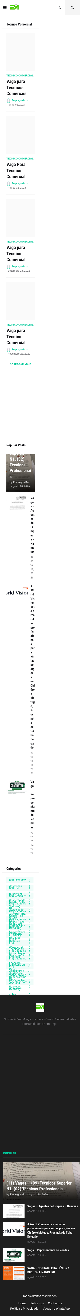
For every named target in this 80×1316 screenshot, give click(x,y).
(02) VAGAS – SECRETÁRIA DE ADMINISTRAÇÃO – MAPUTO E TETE (20, 896)
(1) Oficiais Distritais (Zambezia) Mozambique (20, 935)
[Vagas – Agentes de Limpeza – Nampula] (17, 503)
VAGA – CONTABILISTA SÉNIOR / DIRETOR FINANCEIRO (48, 1270)
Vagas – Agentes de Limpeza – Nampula (33, 525)
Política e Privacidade (24, 1308)
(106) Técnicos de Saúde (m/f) (20, 943)
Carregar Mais (20, 364)
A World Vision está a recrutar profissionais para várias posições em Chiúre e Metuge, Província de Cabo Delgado (33, 667)
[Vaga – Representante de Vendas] (17, 787)
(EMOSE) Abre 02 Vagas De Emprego (20, 975)
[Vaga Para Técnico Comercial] (20, 135)
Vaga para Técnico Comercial (16, 253)
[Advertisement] (20, 418)
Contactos (55, 1303)
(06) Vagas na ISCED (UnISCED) (20, 912)
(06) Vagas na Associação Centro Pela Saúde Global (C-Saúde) (20, 904)
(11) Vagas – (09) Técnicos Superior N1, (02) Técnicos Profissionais (20, 456)
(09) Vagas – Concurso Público (20, 927)
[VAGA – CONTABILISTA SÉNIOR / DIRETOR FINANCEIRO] (14, 1273)
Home (22, 1303)
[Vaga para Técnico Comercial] (20, 218)
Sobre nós (37, 1303)
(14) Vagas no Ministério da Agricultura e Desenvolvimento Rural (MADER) (20, 959)
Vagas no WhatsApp (56, 1308)
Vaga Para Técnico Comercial (16, 170)
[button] (5, 7)
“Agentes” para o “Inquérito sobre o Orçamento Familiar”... (20, 982)
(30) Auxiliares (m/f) (20, 967)
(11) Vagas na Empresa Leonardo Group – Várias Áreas (20, 951)
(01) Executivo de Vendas (19, 880)
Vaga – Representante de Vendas (33, 804)
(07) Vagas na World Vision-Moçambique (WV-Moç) (20, 920)
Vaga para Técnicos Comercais (16, 87)
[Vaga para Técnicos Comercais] (20, 52)
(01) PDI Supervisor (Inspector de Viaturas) (20, 888)
